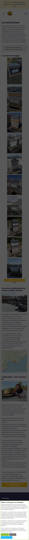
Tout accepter (5, 534)
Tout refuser (12, 534)
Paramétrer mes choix (7, 537)
